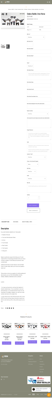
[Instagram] (1, 379)
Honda (41, 366)
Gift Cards (30, 364)
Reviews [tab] (15, 221)
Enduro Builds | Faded (45, 336)
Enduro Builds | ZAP (32, 336)
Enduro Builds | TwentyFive (19, 337)
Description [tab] (5, 221)
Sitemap (15, 394)
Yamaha (41, 361)
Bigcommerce (9, 394)
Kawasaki (42, 369)
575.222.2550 (4, 364)
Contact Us (30, 359)
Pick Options (6, 343)
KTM (41, 359)
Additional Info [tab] (27, 221)
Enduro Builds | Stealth (6, 337)
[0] (49, 2)
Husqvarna (42, 364)
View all (41, 371)
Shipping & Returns (32, 361)
